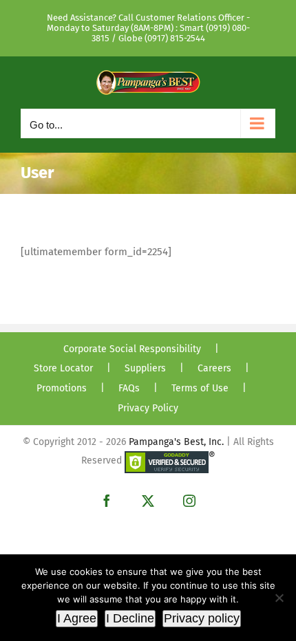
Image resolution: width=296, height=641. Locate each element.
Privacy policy (202, 618)
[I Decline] (279, 598)
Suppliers (145, 368)
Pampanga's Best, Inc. (176, 442)
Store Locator (63, 368)
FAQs (129, 388)
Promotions (61, 388)
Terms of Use (200, 388)
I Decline (130, 618)
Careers (214, 368)
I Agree (76, 618)
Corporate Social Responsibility (132, 349)
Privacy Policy (148, 408)
